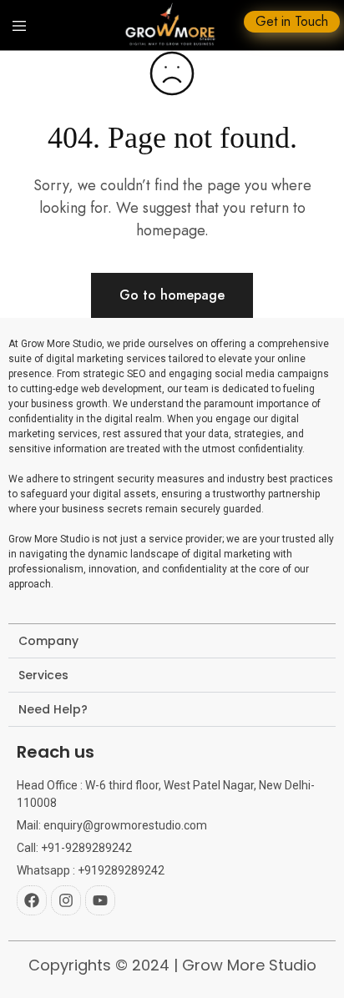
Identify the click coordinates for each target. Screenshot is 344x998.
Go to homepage (172, 295)
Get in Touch (291, 21)
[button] (172, 641)
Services (43, 675)
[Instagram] (66, 900)
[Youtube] (100, 900)
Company (48, 641)
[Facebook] (32, 900)
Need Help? (53, 709)
